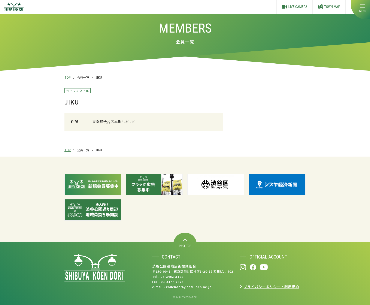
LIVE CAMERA (297, 7)
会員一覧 (83, 77)
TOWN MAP (332, 7)
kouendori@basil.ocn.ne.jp (189, 287)
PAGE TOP (185, 246)
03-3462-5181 (172, 276)
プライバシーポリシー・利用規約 (271, 286)
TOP (67, 77)
